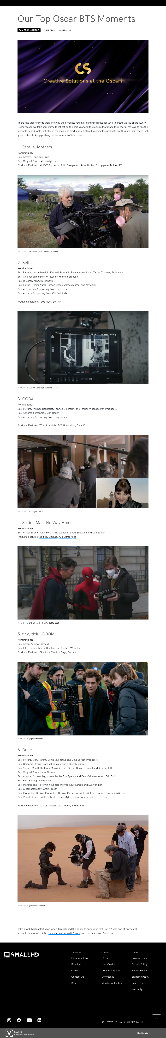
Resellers (76, 964)
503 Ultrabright (66, 425)
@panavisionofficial (37, 906)
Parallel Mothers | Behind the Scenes (44, 251)
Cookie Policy (139, 964)
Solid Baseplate (69, 165)
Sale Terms (138, 983)
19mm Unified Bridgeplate (94, 165)
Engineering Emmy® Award (64, 933)
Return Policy (139, 970)
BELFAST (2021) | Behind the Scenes (43, 388)
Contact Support (110, 970)
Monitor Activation (112, 983)
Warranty (137, 989)
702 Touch (64, 805)
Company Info (79, 958)
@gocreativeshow (36, 739)
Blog (73, 983)
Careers (75, 970)
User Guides (108, 964)
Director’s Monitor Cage (52, 652)
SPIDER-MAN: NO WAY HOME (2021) (44, 623)
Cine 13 (81, 425)
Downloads (107, 976)
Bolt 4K (57, 301)
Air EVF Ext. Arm (49, 165)
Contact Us (77, 976)
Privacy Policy (139, 958)
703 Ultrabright (48, 425)
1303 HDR (45, 301)
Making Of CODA (36, 511)
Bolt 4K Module (48, 536)
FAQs (104, 958)
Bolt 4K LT (116, 165)
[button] (109, 1021)
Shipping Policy (140, 976)
